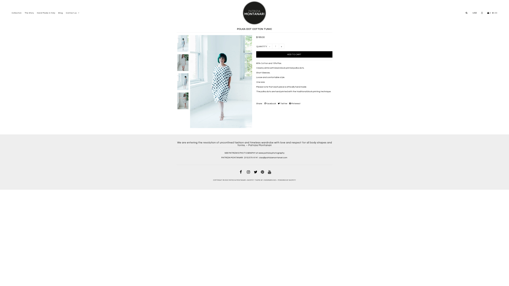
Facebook (271, 103)
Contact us (71, 13)
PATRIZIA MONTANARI (232, 158)
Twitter (283, 103)
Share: (259, 103)
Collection (17, 13)
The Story (29, 13)
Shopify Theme (253, 180)
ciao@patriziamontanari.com (273, 158)
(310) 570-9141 (251, 158)
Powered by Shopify (287, 180)
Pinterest (295, 103)
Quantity (261, 46)
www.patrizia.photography (271, 153)
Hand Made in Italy (46, 13)
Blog (60, 13)
